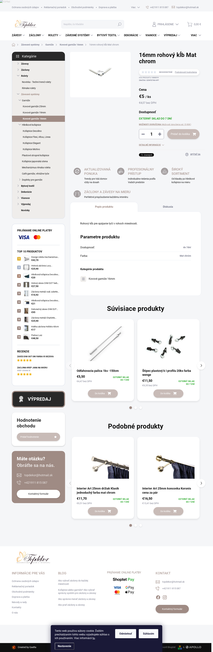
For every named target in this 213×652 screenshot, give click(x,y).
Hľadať (119, 24)
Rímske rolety (29, 88)
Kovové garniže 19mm (34, 112)
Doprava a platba (107, 7)
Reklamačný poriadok (55, 7)
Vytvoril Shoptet (167, 647)
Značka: (149, 80)
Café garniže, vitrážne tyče (35, 173)
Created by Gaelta (27, 647)
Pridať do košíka (180, 134)
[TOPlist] (5, 1)
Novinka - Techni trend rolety (36, 82)
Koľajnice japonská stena (35, 161)
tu (94, 638)
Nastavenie (64, 646)
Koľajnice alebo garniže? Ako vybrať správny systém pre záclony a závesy (77, 592)
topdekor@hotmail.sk (38, 475)
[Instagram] (164, 596)
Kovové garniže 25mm (34, 106)
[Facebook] (158, 596)
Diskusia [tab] (168, 206)
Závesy (25, 63)
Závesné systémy (30, 94)
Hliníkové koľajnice (31, 124)
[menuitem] (19, 35)
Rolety (24, 76)
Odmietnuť (125, 633)
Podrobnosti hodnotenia (186, 72)
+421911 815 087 (35, 482)
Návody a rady (19, 602)
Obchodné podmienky (82, 7)
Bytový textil (27, 186)
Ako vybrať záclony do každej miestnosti (73, 582)
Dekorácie (26, 192)
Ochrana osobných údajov (25, 7)
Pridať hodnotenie (29, 437)
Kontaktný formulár (38, 493)
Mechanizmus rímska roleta (36, 167)
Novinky (25, 210)
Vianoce (25, 198)
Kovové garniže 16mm (34, 118)
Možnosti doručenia (165, 124)
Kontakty (16, 607)
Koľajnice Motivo (31, 149)
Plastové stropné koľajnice (35, 155)
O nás (15, 612)
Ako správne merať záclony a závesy (77, 599)
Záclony (25, 70)
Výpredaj (26, 204)
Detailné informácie (150, 145)
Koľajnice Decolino (32, 131)
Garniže (26, 100)
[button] (130, 407)
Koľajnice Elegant (32, 143)
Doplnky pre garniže (32, 179)
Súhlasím (148, 633)
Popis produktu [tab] (104, 206)
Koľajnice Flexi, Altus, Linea (36, 137)
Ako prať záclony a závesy (71, 605)
